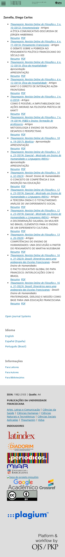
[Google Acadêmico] (23, 488)
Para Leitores (12, 367)
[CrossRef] (47, 488)
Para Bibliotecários (14, 377)
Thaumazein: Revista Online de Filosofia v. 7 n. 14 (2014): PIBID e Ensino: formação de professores (35, 121)
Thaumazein (28, 420)
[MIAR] (17, 473)
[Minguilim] (22, 477)
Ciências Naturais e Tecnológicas (29, 414)
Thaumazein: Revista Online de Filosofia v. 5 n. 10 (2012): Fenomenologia (35, 26)
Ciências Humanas (27, 413)
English (9, 336)
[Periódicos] (28, 462)
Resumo (15, 38)
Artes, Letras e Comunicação (23, 409)
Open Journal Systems (18, 316)
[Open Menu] (3, 3)
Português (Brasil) (15, 346)
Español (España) (15, 341)
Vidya (41, 420)
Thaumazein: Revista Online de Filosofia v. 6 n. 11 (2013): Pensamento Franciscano (35, 43)
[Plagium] (28, 519)
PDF (23, 38)
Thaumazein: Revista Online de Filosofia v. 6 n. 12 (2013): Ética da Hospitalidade (35, 63)
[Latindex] (21, 439)
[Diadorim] (20, 451)
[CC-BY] (22, 500)
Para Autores (12, 372)
